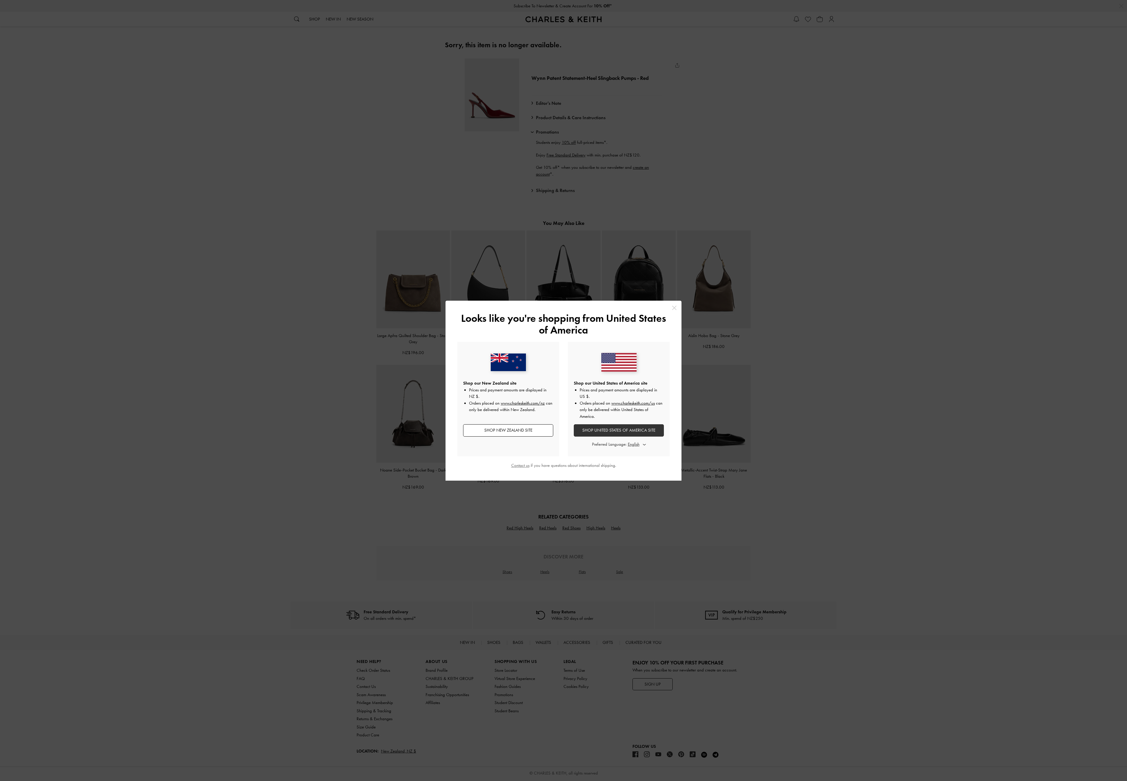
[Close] (674, 308)
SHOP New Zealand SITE (508, 430)
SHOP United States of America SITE (618, 430)
